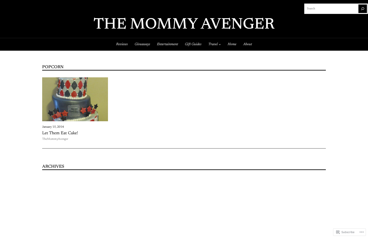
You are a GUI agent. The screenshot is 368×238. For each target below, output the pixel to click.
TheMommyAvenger (55, 139)
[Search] (362, 8)
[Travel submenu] (220, 44)
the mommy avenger (184, 25)
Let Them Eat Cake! (60, 133)
